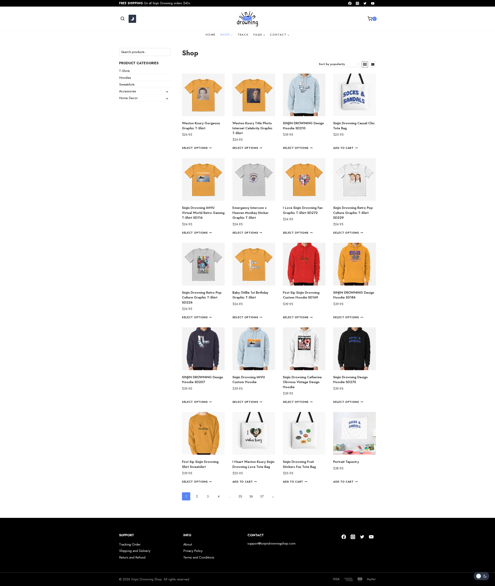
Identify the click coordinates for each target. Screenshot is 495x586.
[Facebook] (350, 3)
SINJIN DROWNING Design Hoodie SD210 (303, 125)
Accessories (127, 91)
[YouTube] (372, 3)
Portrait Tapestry (346, 461)
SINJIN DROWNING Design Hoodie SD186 (353, 295)
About (187, 544)
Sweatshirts (127, 84)
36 (251, 496)
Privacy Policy (192, 550)
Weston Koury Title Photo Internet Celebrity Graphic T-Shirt (252, 128)
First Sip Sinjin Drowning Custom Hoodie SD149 (301, 295)
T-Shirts (124, 71)
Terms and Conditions (198, 557)
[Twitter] (365, 3)
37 (262, 496)
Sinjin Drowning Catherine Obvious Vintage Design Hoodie (302, 382)
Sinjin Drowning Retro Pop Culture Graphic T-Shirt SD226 (202, 297)
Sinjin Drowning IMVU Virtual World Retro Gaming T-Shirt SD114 (203, 212)
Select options (195, 148)
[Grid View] (365, 64)
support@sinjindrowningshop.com (271, 543)
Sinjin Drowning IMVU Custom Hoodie (248, 379)
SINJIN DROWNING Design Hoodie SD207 (202, 379)
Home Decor (128, 98)
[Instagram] (357, 3)
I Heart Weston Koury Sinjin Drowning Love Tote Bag (253, 464)
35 (240, 496)
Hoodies (125, 77)
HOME (211, 35)
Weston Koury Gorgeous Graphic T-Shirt (201, 125)
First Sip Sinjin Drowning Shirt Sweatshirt (200, 464)
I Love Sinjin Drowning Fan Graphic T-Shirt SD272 (303, 210)
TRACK (243, 35)
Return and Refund (132, 557)
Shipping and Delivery (134, 550)
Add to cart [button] (343, 148)
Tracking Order (130, 544)
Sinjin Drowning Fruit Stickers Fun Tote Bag (299, 464)
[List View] (373, 64)
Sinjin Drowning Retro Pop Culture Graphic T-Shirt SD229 (353, 212)
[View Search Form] (122, 19)
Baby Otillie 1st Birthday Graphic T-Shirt (250, 295)
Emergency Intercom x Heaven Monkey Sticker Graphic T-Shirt (250, 212)
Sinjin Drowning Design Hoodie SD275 (350, 379)
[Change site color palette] (132, 19)
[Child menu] (167, 91)
